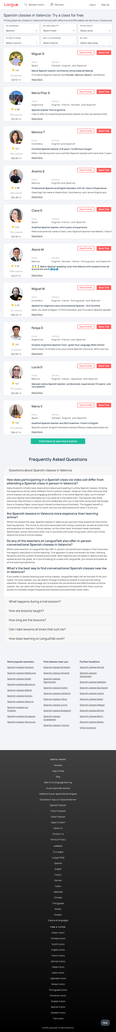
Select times (49, 30)
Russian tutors (58, 1001)
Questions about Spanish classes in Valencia (40, 470)
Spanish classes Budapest (57, 710)
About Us (58, 828)
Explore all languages (58, 920)
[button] (37, 79)
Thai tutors (58, 1018)
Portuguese (58, 903)
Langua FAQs (58, 857)
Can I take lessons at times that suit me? (37, 629)
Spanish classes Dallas (19, 678)
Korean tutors (58, 984)
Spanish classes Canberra (57, 693)
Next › (70, 446)
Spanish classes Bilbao (92, 721)
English (58, 868)
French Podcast (58, 810)
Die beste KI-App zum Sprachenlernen (58, 799)
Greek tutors (58, 966)
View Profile (85, 52)
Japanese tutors (58, 978)
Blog (58, 776)
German (58, 880)
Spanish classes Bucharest (94, 687)
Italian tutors (58, 972)
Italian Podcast (58, 816)
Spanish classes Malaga (92, 704)
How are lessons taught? (26, 611)
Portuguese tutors (58, 989)
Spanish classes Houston (20, 667)
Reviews (58, 765)
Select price (86, 30)
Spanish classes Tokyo (55, 699)
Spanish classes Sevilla (92, 667)
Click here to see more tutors (58, 441)
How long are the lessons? (27, 620)
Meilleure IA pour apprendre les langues (58, 793)
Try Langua (58, 851)
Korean (58, 908)
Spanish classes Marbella (93, 682)
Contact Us (58, 833)
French (58, 874)
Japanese (58, 891)
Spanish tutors (58, 1006)
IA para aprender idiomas (58, 788)
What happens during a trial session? (35, 601)
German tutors (58, 961)
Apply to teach (58, 822)
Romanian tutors (58, 995)
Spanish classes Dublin (56, 687)
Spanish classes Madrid (19, 690)
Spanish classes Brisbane (57, 667)
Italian (58, 886)
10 (62, 446)
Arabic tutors (58, 932)
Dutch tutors (58, 944)
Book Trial (104, 52)
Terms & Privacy (58, 839)
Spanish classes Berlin (91, 716)
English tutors (58, 949)
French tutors (58, 955)
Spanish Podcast (58, 805)
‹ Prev (9, 446)
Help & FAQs (58, 771)
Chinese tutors (58, 938)
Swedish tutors (58, 1012)
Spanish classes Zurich (56, 704)
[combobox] (21, 30)
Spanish (58, 863)
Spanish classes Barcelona (21, 684)
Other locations (88, 727)
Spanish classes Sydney (19, 695)
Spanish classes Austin (92, 693)
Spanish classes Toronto (56, 725)
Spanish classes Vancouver (21, 721)
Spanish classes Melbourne (21, 673)
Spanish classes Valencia (20, 701)
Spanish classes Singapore (21, 716)
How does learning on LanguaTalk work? (37, 638)
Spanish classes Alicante (56, 673)
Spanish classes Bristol (92, 710)
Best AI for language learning (58, 782)
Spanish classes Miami (91, 699)
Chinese (58, 897)
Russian (58, 914)
